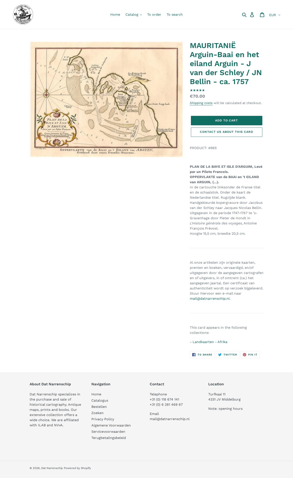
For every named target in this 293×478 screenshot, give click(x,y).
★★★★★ (197, 90)
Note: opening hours (225, 409)
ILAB (42, 425)
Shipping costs (201, 103)
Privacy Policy (102, 419)
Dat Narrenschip (52, 468)
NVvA (58, 425)
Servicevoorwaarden (108, 432)
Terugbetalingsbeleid (108, 438)
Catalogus (99, 400)
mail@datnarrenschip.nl (210, 298)
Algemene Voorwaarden (111, 425)
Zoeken (97, 413)
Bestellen (99, 407)
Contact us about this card (226, 131)
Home (96, 394)
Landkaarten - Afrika (210, 342)
